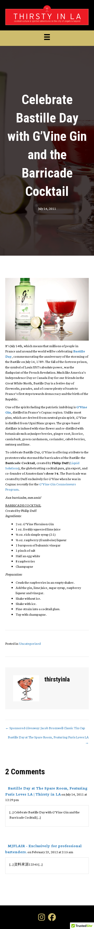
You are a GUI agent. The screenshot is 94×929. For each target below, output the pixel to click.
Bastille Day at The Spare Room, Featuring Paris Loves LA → (48, 739)
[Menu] (47, 37)
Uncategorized (30, 643)
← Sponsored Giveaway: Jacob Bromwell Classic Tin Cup (45, 728)
